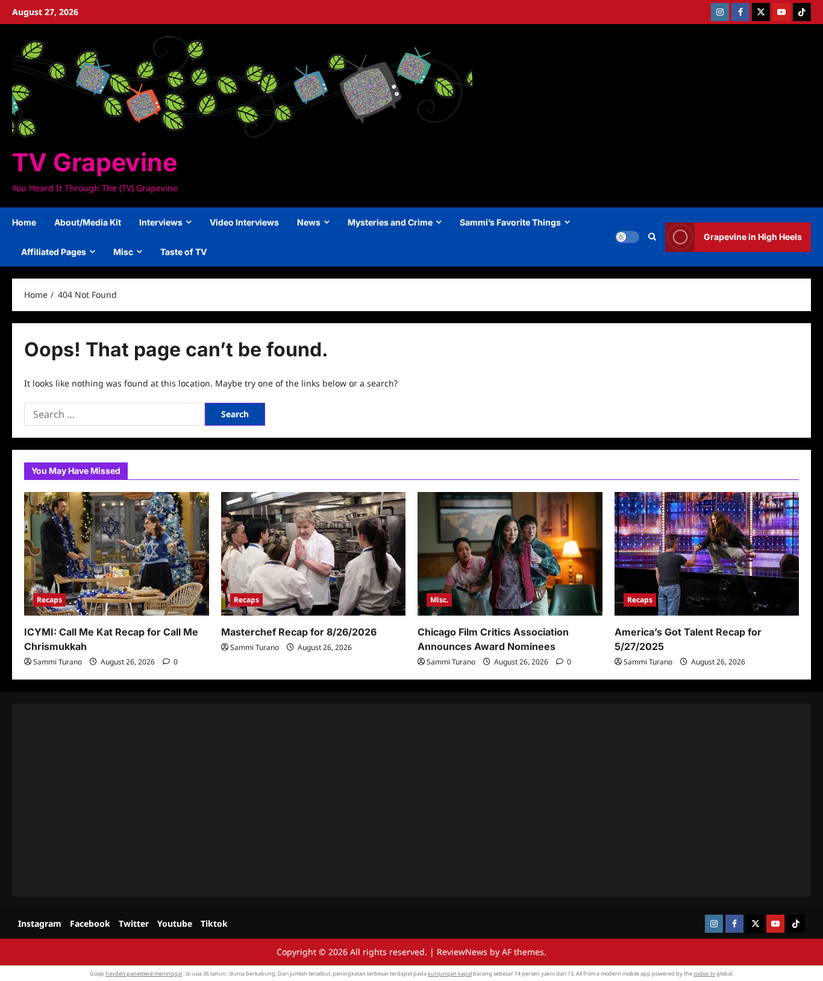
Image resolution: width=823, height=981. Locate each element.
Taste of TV (183, 252)
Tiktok (214, 923)
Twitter (134, 923)
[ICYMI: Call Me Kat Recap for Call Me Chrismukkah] (116, 553)
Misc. (439, 600)
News (309, 222)
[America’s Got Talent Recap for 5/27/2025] (707, 553)
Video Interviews (244, 222)
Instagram (39, 923)
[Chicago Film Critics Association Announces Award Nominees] (510, 553)
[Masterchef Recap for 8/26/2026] (313, 553)
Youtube (174, 923)
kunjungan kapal (450, 973)
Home (24, 222)
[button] (652, 237)
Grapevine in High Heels (753, 237)
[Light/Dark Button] (627, 237)
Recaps (49, 600)
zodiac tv (704, 973)
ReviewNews (462, 951)
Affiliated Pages (53, 252)
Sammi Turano (57, 662)
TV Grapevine (94, 162)
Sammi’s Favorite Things (510, 222)
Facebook (90, 923)
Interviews (161, 222)
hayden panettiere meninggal (143, 973)
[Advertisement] (385, 800)
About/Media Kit (87, 222)
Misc (123, 252)
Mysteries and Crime (390, 222)
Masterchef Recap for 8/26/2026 (299, 632)
